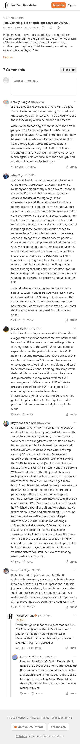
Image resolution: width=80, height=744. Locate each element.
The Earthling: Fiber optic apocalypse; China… (36, 23)
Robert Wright (12, 27)
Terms (45, 717)
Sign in (72, 5)
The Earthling (13, 18)
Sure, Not (17, 570)
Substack (21, 736)
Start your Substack (30, 727)
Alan (14, 175)
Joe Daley (17, 328)
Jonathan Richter (30, 656)
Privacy (35, 717)
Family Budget (20, 102)
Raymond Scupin (22, 423)
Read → (8, 57)
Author (20, 619)
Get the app (58, 727)
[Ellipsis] (75, 102)
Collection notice (61, 717)
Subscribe (58, 5)
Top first (71, 69)
